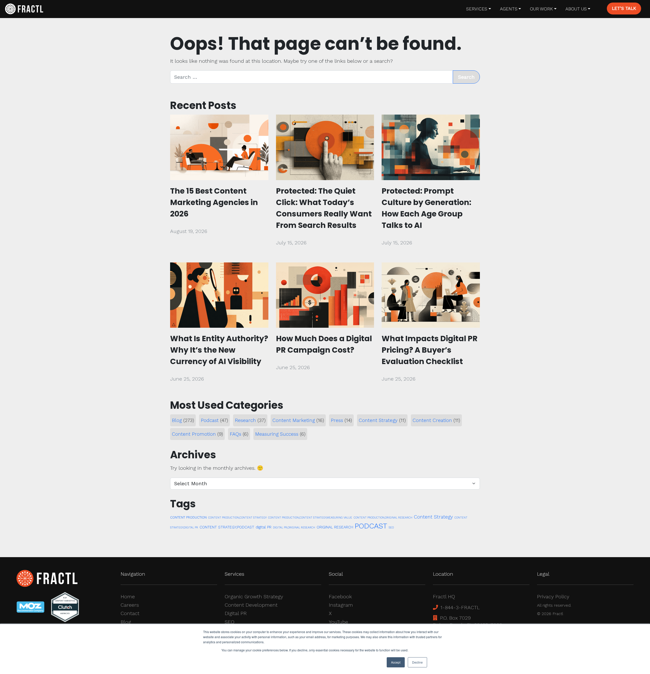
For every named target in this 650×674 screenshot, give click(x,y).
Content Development (251, 605)
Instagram (341, 605)
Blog (177, 420)
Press (337, 420)
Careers (130, 605)
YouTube (338, 622)
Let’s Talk (624, 8)
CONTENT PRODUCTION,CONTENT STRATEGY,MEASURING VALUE (310, 517)
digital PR (263, 527)
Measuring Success (276, 434)
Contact (130, 613)
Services (476, 8)
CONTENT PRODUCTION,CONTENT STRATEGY (237, 517)
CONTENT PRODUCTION (188, 517)
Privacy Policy (553, 596)
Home (128, 596)
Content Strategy (378, 420)
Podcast (210, 420)
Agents (508, 8)
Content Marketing (293, 420)
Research (245, 420)
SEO (391, 527)
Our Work (541, 8)
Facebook (340, 596)
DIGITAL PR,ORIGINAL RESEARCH (294, 527)
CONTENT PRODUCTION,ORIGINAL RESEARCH (383, 517)
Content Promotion (194, 434)
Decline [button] (417, 662)
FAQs (235, 434)
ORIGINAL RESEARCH (335, 527)
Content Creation (432, 420)
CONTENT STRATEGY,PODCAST (227, 527)
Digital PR (236, 613)
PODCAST (371, 526)
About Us (576, 8)
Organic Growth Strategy (254, 596)
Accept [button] (395, 662)
